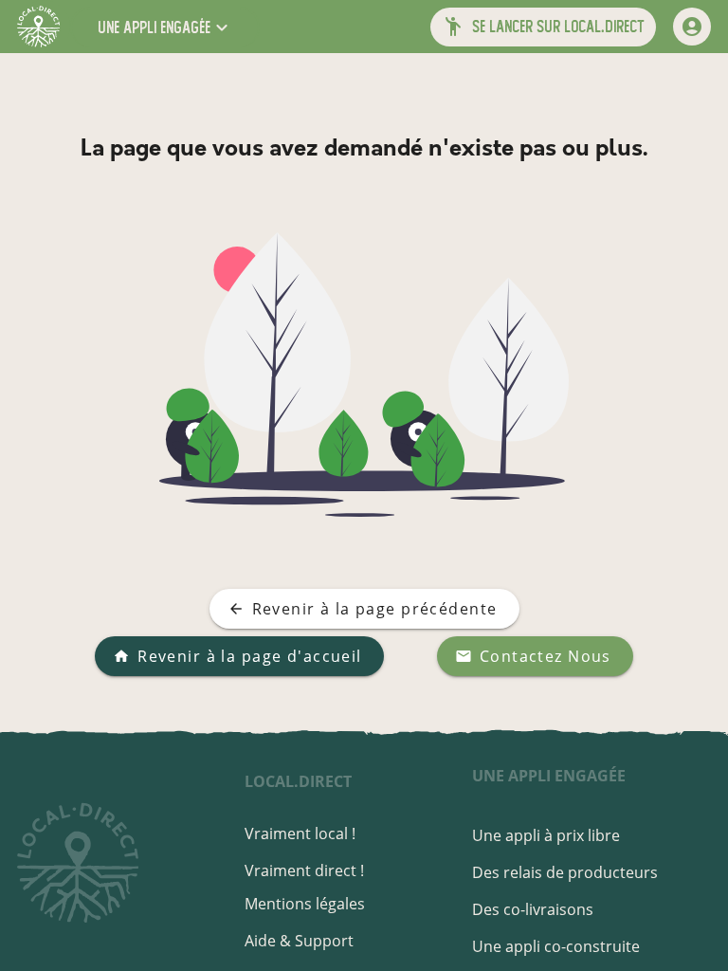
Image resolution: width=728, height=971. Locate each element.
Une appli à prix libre (546, 835)
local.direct (298, 781)
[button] (165, 27)
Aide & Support (299, 940)
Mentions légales (305, 903)
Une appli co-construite (556, 946)
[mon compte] (692, 27)
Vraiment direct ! (304, 870)
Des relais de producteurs (565, 872)
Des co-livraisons (532, 909)
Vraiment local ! (300, 833)
